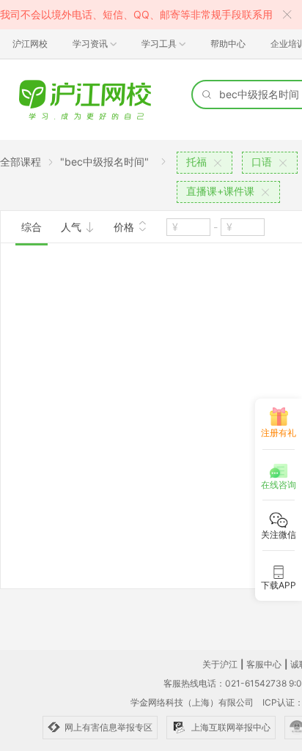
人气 (72, 227)
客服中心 (263, 664)
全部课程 (20, 161)
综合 (31, 227)
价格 (125, 227)
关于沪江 (219, 664)
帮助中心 (228, 43)
